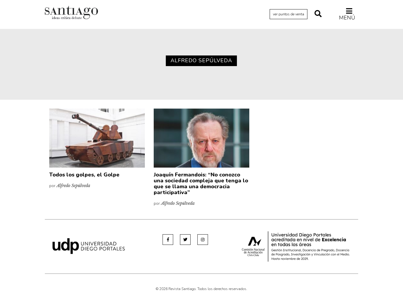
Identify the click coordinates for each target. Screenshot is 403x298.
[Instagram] (202, 239)
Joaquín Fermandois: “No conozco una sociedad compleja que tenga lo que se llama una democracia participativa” (201, 183)
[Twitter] (185, 239)
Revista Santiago (71, 13)
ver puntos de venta (288, 14)
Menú (347, 17)
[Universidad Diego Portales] (89, 245)
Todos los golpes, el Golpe (84, 174)
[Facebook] (168, 239)
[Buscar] (318, 14)
